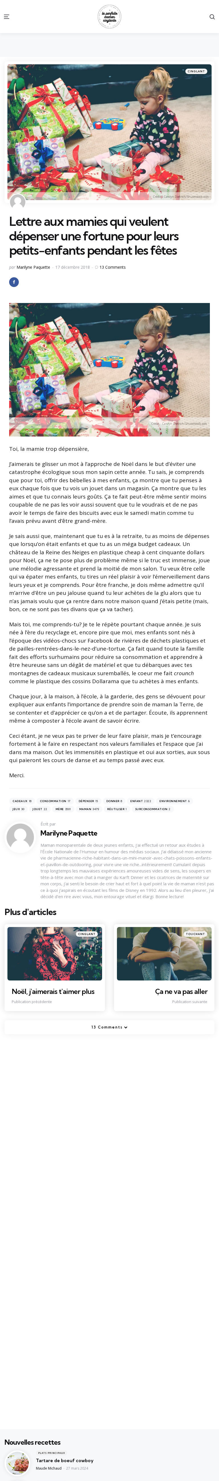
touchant (195, 934)
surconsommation (153, 809)
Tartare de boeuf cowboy (65, 1460)
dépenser (88, 801)
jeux (18, 809)
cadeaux (22, 801)
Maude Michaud (49, 1468)
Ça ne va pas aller (181, 991)
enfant (140, 801)
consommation (55, 801)
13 (113, 267)
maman (89, 809)
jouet (40, 809)
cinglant (196, 71)
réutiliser (117, 809)
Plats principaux (51, 1452)
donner (114, 801)
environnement (174, 801)
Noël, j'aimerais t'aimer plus (53, 991)
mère (63, 809)
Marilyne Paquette (33, 267)
